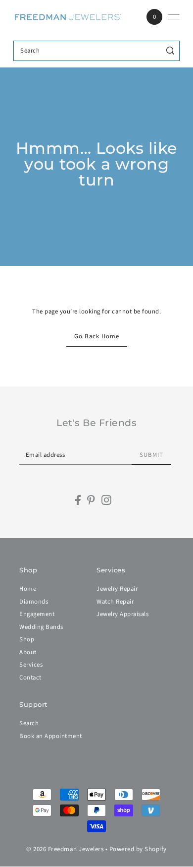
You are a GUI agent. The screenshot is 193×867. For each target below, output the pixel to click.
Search (29, 723)
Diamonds (33, 601)
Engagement (36, 614)
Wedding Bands (41, 626)
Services (31, 664)
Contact (30, 677)
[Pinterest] (91, 500)
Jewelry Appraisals (122, 614)
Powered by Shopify (138, 849)
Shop (26, 639)
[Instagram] (106, 500)
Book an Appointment (50, 736)
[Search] (170, 51)
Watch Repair (115, 601)
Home (27, 588)
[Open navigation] (174, 17)
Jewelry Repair (117, 588)
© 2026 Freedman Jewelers (64, 849)
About (28, 652)
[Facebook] (78, 500)
